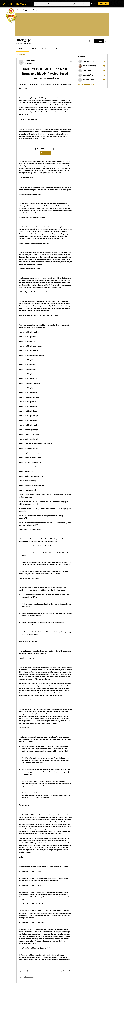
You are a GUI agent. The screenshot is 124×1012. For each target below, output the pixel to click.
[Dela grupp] (106, 41)
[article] (45, 520)
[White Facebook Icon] (92, 4)
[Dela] (71, 61)
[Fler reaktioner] (26, 971)
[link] (23, 49)
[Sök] (90, 41)
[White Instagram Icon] (94, 4)
